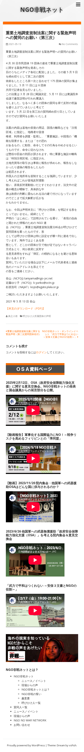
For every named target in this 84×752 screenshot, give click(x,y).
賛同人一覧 (20, 707)
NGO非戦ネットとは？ (35, 689)
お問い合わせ (22, 725)
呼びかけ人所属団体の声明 (37, 316)
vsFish (72, 745)
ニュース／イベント (33, 681)
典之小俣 (13, 316)
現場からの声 (29, 685)
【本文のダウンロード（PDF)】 (25, 308)
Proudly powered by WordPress (26, 745)
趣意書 (25, 698)
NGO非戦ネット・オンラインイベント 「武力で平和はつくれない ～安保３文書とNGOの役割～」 (60, 334)
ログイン (41, 352)
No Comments (70, 44)
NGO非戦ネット (42, 9)
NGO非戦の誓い (31, 694)
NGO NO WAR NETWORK (30, 720)
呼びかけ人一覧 (31, 703)
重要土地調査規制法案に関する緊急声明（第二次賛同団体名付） (23, 333)
